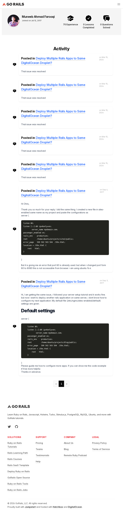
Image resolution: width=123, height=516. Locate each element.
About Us (68, 443)
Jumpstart (30, 507)
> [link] (67, 383)
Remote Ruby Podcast (75, 455)
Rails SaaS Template (18, 465)
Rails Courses (15, 459)
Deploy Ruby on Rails (19, 471)
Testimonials (42, 455)
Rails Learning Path (18, 453)
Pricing (39, 443)
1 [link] (61, 383)
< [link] (56, 383)
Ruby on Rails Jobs (18, 490)
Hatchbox (58, 507)
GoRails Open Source (19, 477)
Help (38, 461)
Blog (66, 449)
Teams (39, 449)
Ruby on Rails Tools (18, 483)
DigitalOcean (75, 507)
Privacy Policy (99, 443)
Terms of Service (101, 449)
